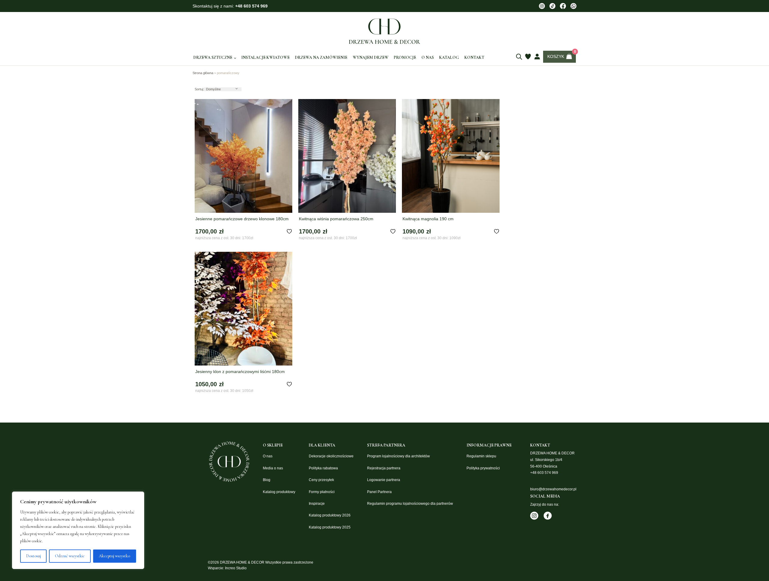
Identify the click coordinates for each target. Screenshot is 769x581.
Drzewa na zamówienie (321, 57)
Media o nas (273, 468)
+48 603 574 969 (251, 6)
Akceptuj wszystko (114, 555)
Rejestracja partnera (383, 468)
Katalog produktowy (279, 492)
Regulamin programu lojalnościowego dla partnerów (410, 503)
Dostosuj (33, 555)
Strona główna (203, 73)
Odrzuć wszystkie (70, 555)
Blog (266, 480)
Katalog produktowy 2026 (330, 515)
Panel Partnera (379, 492)
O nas (427, 57)
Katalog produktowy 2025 (330, 527)
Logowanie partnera (383, 480)
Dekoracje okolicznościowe (331, 456)
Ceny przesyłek (321, 480)
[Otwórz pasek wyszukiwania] (519, 57)
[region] (78, 530)
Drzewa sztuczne (212, 57)
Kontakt (474, 57)
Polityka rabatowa (323, 468)
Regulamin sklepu (481, 456)
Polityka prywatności (483, 468)
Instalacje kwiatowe (265, 57)
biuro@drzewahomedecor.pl (553, 489)
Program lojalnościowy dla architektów (398, 456)
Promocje (405, 57)
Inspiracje (317, 503)
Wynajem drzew (370, 57)
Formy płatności (322, 492)
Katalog (449, 57)
